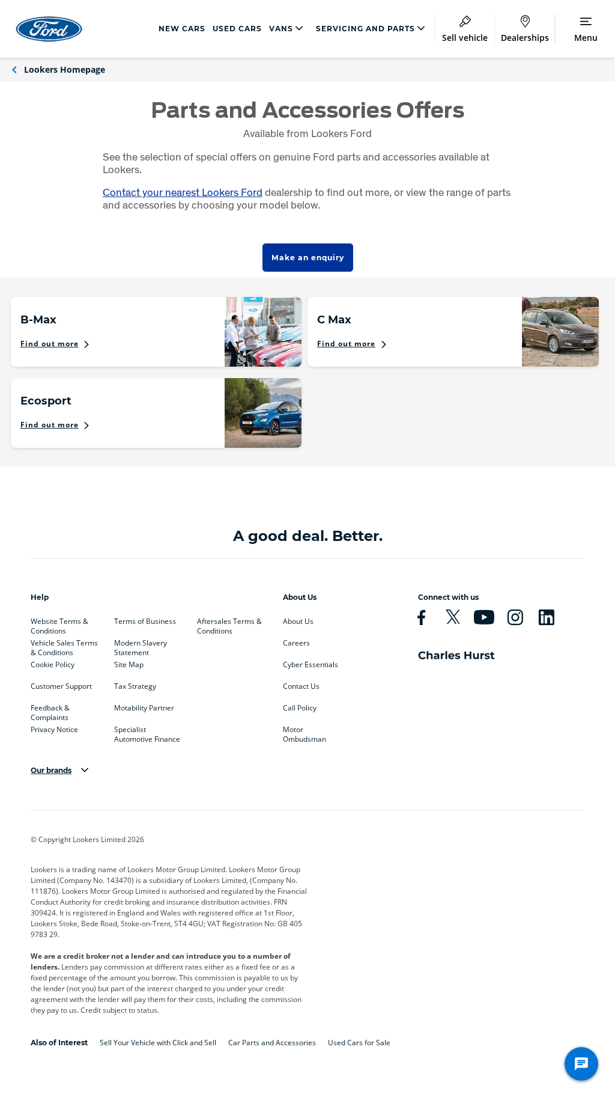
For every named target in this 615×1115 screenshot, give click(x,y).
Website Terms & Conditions (59, 624)
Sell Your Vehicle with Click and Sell (158, 1042)
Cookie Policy (52, 665)
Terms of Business (145, 621)
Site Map (129, 665)
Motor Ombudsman (304, 732)
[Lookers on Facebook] (426, 617)
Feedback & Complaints (50, 710)
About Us (298, 621)
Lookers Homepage (64, 69)
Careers (296, 643)
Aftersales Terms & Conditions (229, 624)
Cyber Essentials (310, 665)
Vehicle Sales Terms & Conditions (64, 645)
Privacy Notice (54, 730)
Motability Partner (144, 708)
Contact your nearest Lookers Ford (182, 192)
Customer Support (61, 686)
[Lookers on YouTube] (488, 617)
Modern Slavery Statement (140, 645)
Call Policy (300, 708)
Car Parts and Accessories (272, 1042)
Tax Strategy (135, 686)
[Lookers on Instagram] (520, 617)
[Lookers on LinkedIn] (551, 617)
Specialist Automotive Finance (147, 732)
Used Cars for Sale (359, 1042)
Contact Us (301, 686)
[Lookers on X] (457, 617)
